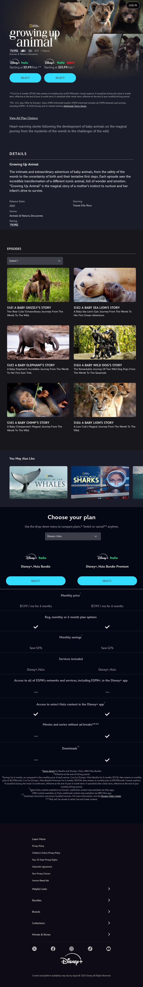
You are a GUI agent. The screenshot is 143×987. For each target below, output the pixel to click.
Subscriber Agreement (42, 867)
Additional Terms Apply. (75, 106)
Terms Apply (49, 771)
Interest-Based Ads (40, 880)
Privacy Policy (38, 846)
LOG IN (133, 5)
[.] (34, 948)
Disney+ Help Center (111, 796)
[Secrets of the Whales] (38, 482)
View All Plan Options (23, 118)
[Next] (136, 481)
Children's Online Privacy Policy (46, 853)
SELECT (25, 77)
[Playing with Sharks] (100, 482)
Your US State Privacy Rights (44, 860)
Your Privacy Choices (41, 874)
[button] (71, 889)
